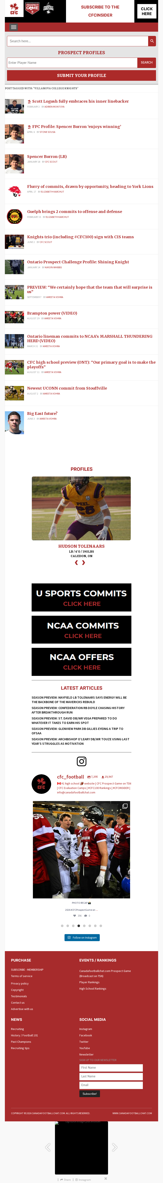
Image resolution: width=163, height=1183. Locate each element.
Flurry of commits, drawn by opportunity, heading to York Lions (90, 186)
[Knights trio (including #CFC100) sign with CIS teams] (14, 241)
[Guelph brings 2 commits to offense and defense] (14, 216)
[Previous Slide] (47, 1145)
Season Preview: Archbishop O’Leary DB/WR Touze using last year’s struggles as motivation (80, 741)
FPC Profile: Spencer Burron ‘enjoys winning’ (76, 126)
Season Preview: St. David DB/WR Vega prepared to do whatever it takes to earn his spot (74, 720)
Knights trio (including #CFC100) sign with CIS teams (80, 236)
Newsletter (86, 1054)
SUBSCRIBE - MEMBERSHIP (27, 970)
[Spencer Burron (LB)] (14, 163)
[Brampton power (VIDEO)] (14, 317)
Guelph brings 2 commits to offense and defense (74, 211)
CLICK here (147, 11)
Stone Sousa (47, 131)
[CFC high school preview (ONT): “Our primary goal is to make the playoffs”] (14, 367)
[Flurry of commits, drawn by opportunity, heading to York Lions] (14, 191)
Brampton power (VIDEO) (52, 313)
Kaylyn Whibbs (53, 267)
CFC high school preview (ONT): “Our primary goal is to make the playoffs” (91, 364)
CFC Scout (51, 161)
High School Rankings (92, 988)
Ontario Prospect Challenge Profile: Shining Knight (78, 262)
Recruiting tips (20, 1048)
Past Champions (21, 1042)
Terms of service (21, 976)
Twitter (84, 1042)
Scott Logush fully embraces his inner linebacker (80, 101)
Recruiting (17, 1029)
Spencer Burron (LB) (47, 156)
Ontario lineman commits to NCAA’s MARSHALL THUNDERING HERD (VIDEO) (89, 338)
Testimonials (19, 996)
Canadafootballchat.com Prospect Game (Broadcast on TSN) (105, 973)
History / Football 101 (24, 1035)
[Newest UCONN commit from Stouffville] (14, 393)
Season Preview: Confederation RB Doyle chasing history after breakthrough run (78, 710)
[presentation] (76, 562)
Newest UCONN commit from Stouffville (67, 388)
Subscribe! (90, 1093)
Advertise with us (22, 1009)
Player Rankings (89, 982)
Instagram (85, 1029)
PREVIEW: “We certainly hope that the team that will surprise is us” (89, 289)
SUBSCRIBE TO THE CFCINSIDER (100, 11)
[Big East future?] (14, 422)
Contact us (18, 1002)
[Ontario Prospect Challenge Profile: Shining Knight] (14, 266)
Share (67, 1179)
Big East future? (42, 413)
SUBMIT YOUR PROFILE (81, 75)
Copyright (17, 990)
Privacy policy (20, 983)
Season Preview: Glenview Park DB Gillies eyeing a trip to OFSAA (77, 730)
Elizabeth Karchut (52, 191)
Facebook (85, 1035)
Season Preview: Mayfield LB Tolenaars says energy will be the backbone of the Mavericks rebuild (79, 699)
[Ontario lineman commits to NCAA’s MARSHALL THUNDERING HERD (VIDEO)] (14, 341)
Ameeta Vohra (54, 297)
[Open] (81, 849)
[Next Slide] (115, 1145)
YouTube (84, 1048)
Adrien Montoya (55, 106)
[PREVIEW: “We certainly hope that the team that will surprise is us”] (14, 292)
